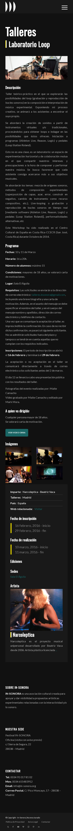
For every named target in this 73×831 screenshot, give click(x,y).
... (56, 650)
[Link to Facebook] (13, 826)
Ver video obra (16, 432)
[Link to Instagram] (28, 826)
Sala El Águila (18, 576)
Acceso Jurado (33, 817)
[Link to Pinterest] (33, 826)
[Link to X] (8, 826)
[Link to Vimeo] (23, 826)
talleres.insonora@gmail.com (48, 294)
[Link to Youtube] (18, 826)
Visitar (38, 508)
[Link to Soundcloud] (38, 826)
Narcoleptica (23, 634)
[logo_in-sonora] (30, 7)
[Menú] (63, 7)
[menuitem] (63, 7)
